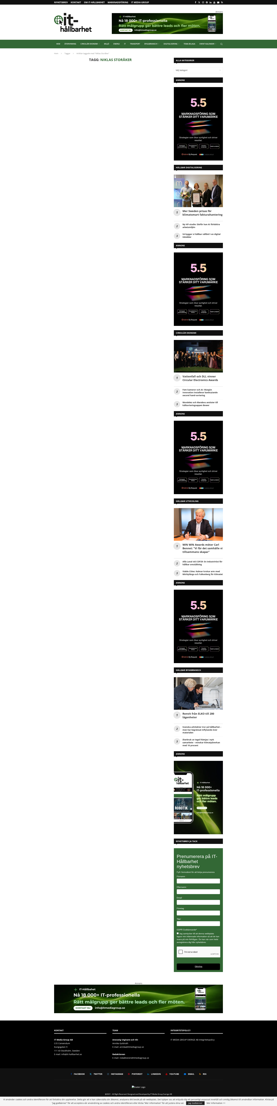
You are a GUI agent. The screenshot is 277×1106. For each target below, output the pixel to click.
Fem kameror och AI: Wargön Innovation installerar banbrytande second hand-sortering (200, 392)
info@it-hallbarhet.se (71, 1054)
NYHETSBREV (61, 2)
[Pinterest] (207, 2)
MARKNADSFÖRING (118, 2)
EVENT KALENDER (207, 44)
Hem (56, 53)
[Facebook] (195, 2)
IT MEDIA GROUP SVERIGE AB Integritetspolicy (193, 1039)
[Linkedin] (211, 2)
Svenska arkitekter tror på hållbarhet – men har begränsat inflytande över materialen (202, 730)
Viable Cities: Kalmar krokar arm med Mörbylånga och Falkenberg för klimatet (203, 573)
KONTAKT (76, 2)
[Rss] (222, 2)
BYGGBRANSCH (150, 44)
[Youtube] (214, 2)
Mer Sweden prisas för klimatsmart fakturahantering (202, 212)
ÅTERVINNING (70, 44)
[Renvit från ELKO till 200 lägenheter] (198, 693)
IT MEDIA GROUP (140, 2)
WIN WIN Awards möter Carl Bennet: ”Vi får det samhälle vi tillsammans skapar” (203, 548)
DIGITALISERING (170, 44)
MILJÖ (106, 44)
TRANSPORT (135, 44)
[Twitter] (199, 2)
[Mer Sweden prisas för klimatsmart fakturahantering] (198, 191)
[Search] (221, 44)
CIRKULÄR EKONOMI (89, 44)
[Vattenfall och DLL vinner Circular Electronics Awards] (198, 356)
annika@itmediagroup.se (132, 1047)
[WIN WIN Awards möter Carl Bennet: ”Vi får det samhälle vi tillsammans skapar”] (198, 524)
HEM (58, 44)
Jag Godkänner (195, 1103)
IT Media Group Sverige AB (161, 1094)
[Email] (218, 2)
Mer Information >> (216, 1103)
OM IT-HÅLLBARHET (94, 2)
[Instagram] (203, 2)
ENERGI (116, 44)
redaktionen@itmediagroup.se (134, 1057)
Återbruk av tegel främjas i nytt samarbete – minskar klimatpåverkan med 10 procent (201, 742)
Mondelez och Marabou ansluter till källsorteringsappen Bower (200, 404)
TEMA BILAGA (189, 44)
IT (125, 44)
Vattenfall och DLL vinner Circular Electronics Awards (200, 378)
